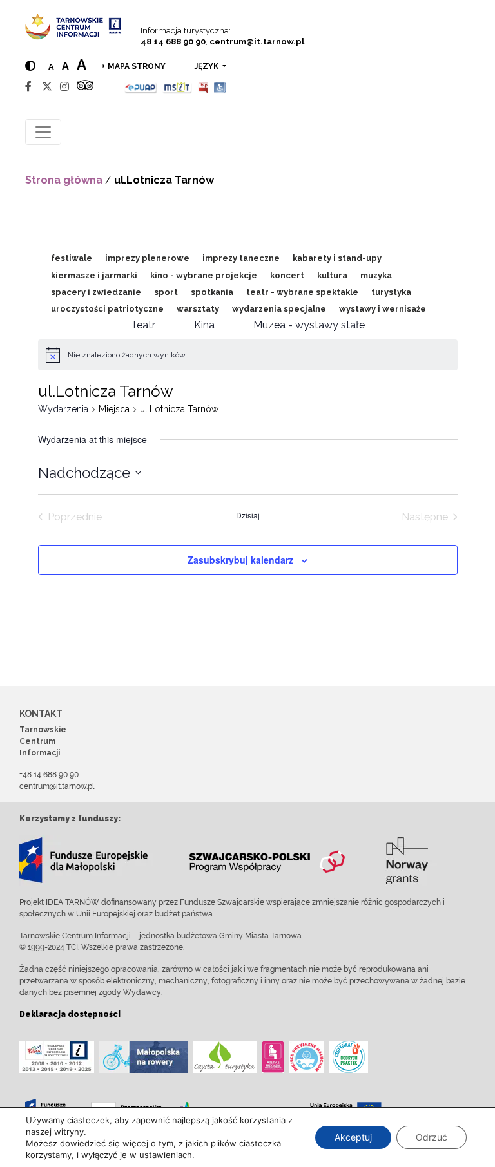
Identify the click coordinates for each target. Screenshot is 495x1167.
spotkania (212, 292)
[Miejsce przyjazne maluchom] (306, 1057)
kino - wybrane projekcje (203, 275)
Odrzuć (431, 1137)
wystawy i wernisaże (382, 309)
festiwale (71, 258)
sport (166, 292)
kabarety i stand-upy (337, 258)
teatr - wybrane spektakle (302, 292)
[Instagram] (64, 87)
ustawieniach (165, 1155)
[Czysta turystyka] (225, 1057)
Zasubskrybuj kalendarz (240, 559)
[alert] (127, 355)
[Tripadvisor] (85, 87)
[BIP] (203, 87)
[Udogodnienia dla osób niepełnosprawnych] (220, 87)
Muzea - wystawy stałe (309, 325)
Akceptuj (353, 1137)
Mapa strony (137, 66)
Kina (204, 325)
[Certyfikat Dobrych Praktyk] (348, 1057)
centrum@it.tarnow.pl (256, 41)
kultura (332, 275)
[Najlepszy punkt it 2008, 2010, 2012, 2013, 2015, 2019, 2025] (56, 1057)
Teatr (143, 325)
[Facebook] (28, 87)
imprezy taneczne (241, 258)
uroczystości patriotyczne (107, 309)
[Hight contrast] (30, 66)
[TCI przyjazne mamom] (273, 1057)
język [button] (207, 66)
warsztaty (198, 309)
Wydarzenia (63, 409)
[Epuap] (140, 87)
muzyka (376, 275)
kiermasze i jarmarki (94, 275)
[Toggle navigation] (43, 132)
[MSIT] (177, 87)
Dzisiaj (248, 515)
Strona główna (63, 180)
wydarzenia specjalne (279, 309)
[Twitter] (47, 87)
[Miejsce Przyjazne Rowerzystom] (143, 1057)
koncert (287, 275)
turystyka (391, 292)
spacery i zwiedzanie (96, 292)
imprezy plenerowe (147, 258)
